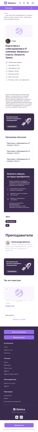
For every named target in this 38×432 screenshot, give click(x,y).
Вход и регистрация (19, 332)
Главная (6, 13)
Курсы (6, 362)
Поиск (20, 3)
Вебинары (7, 365)
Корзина (28, 3)
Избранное (24, 3)
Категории (11, 8)
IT (7, 225)
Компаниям (8, 395)
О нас (6, 347)
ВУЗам (6, 398)
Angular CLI (10, 306)
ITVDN (13, 41)
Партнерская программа (12, 401)
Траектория (8, 368)
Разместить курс (9, 383)
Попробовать (12, 126)
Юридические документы (19, 412)
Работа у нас (8, 350)
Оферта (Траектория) (11, 374)
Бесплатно (11, 221)
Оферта (6, 371)
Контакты (7, 353)
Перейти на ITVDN (19, 319)
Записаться (19, 425)
